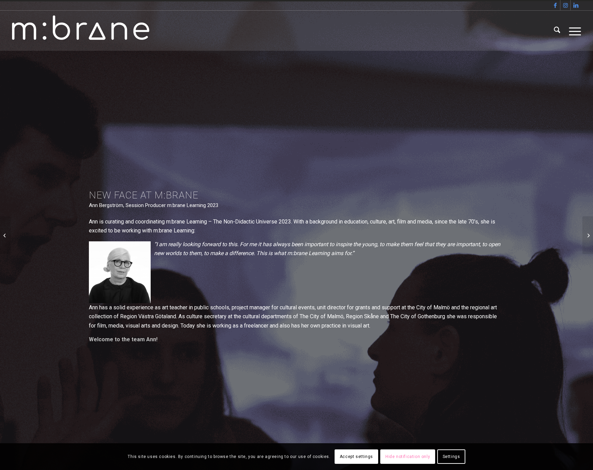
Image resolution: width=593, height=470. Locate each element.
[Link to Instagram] (565, 5)
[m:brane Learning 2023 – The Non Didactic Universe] (5, 235)
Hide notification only (407, 456)
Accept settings (356, 456)
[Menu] (573, 30)
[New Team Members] (587, 235)
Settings (451, 456)
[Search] (557, 30)
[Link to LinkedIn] (576, 5)
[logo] (80, 30)
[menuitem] (557, 30)
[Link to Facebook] (555, 5)
